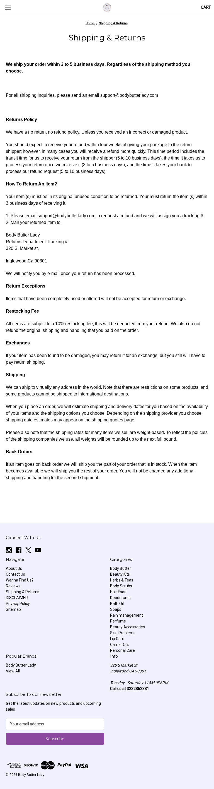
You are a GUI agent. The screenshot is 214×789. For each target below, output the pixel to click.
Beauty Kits (120, 574)
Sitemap (13, 609)
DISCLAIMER (17, 597)
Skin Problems (122, 633)
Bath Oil (117, 603)
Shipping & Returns (22, 592)
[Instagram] (9, 550)
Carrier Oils (119, 644)
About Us (14, 568)
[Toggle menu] (7, 7)
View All (13, 671)
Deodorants (120, 597)
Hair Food (118, 592)
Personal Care (122, 650)
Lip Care (117, 638)
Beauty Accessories (127, 627)
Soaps (115, 609)
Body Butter (120, 568)
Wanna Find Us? (19, 580)
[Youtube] (38, 550)
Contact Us (15, 574)
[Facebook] (18, 550)
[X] (28, 550)
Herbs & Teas (121, 580)
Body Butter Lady (21, 665)
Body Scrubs (121, 586)
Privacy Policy (18, 603)
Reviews (13, 586)
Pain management (126, 615)
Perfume (118, 621)
